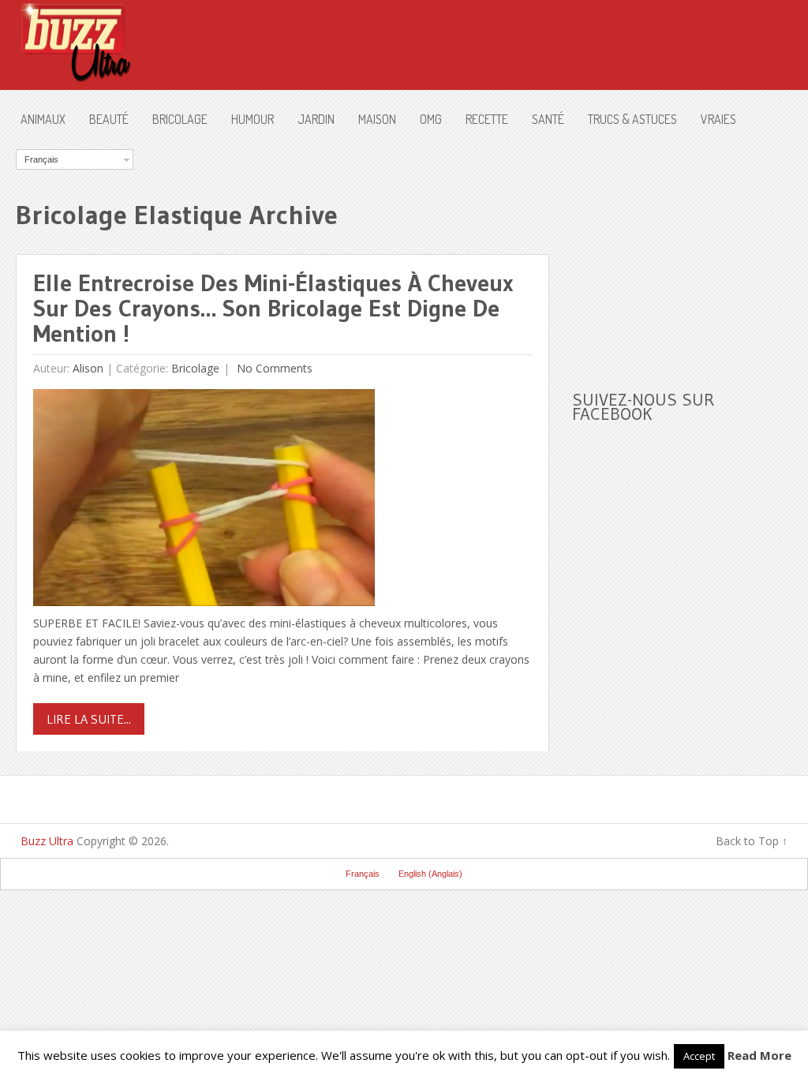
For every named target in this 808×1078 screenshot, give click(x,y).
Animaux (43, 119)
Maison (377, 119)
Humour (252, 119)
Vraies (718, 119)
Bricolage (180, 119)
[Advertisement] (690, 247)
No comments (273, 368)
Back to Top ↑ (751, 840)
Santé (548, 119)
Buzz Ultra (47, 840)
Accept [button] (699, 1056)
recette (487, 119)
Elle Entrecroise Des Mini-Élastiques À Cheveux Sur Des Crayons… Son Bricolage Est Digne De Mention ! (273, 308)
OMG (431, 119)
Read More (759, 1055)
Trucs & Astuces (632, 119)
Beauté (109, 119)
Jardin (316, 119)
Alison (88, 368)
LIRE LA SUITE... (89, 719)
